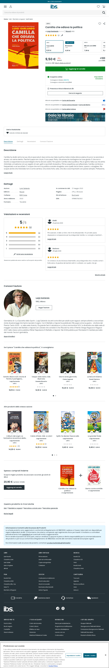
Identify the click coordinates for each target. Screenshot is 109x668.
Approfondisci (9, 336)
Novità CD (77, 556)
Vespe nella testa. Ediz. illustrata (41, 378)
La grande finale (94, 436)
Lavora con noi (60, 632)
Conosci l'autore (46, 141)
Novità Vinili (77, 565)
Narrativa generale (50, 508)
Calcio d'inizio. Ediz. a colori (41, 436)
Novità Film (7, 578)
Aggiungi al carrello (76, 69)
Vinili (75, 562)
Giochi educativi (44, 581)
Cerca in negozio (75, 93)
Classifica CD (78, 559)
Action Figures (43, 590)
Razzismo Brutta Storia (88, 635)
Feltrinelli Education (87, 632)
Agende (76, 581)
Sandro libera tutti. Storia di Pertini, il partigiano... (14, 378)
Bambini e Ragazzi (10, 590)
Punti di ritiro (8, 623)
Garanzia (32, 632)
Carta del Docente (68, 100)
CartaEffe (7, 629)
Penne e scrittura (79, 584)
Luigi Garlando (52, 31)
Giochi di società (44, 584)
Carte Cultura (33, 626)
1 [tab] (52, 455)
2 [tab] (54, 455)
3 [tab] (56, 455)
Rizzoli (68, 31)
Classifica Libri (8, 559)
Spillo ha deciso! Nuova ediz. (67, 436)
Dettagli (20, 141)
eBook (6, 568)
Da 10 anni (75, 195)
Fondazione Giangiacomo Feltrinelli (92, 629)
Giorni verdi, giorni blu (68, 377)
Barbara (56, 248)
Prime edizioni (43, 556)
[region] (54, 655)
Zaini (75, 587)
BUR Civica (23, 195)
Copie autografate (45, 562)
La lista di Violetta (94, 377)
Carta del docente (35, 623)
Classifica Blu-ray (10, 584)
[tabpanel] (14, 371)
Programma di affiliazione (63, 626)
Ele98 (55, 221)
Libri (5, 508)
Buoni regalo (8, 626)
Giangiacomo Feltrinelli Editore (90, 626)
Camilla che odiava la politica (67, 490)
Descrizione (8, 141)
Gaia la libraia (8, 632)
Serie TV (6, 587)
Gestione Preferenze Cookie (38, 635)
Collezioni (42, 565)
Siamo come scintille (94, 489)
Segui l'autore (43, 308)
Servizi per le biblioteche (62, 623)
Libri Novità (7, 556)
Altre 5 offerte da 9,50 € (62, 63)
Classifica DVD (8, 581)
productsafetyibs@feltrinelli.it (58, 543)
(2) (30, 227)
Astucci (76, 590)
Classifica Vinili (79, 568)
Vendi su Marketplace (62, 629)
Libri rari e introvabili (45, 559)
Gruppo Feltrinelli (86, 623)
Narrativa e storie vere (32, 508)
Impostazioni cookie (73, 655)
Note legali (8, 514)
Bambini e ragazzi (15, 508)
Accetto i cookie (90, 655)
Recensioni (31, 141)
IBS (53, 63)
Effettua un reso (34, 629)
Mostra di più (100, 275)
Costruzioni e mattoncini (47, 578)
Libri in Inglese (8, 565)
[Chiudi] (105, 655)
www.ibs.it (26, 534)
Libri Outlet (7, 562)
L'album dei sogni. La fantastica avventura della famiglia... (15, 437)
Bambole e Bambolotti (46, 587)
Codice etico (59, 635)
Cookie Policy (53, 666)
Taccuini (76, 578)
